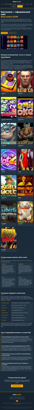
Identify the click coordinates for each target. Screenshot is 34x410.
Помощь (23, 4)
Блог (2, 4)
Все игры (19, 4)
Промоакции (14, 4)
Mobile (31, 4)
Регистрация (20, 6)
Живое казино (7, 4)
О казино (27, 4)
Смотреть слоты (12, 32)
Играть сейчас (4, 32)
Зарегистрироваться (17, 385)
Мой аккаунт (14, 6)
